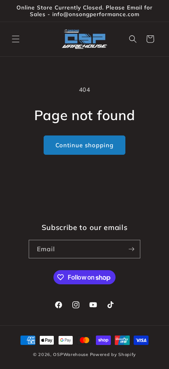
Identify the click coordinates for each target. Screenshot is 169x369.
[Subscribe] (131, 249)
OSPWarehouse (70, 354)
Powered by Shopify (113, 354)
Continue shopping (84, 145)
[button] (15, 39)
